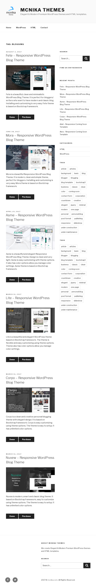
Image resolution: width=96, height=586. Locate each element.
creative (77, 200)
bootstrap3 (81, 182)
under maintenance (69, 232)
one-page (75, 209)
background (66, 173)
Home (8, 27)
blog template (67, 182)
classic (75, 187)
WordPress (21, 27)
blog (84, 173)
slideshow (78, 223)
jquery (73, 205)
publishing (78, 218)
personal (64, 214)
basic (76, 173)
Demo (12, 117)
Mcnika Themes (42, 10)
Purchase (26, 117)
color (63, 191)
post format (66, 218)
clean (83, 187)
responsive (65, 223)
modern (64, 209)
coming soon (74, 191)
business (65, 187)
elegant (64, 205)
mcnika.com (53, 580)
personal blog (77, 214)
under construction (69, 227)
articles (73, 169)
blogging (74, 178)
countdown (65, 200)
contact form (66, 196)
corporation (80, 196)
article (63, 169)
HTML (33, 27)
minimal (82, 205)
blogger (64, 178)
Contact (44, 27)
